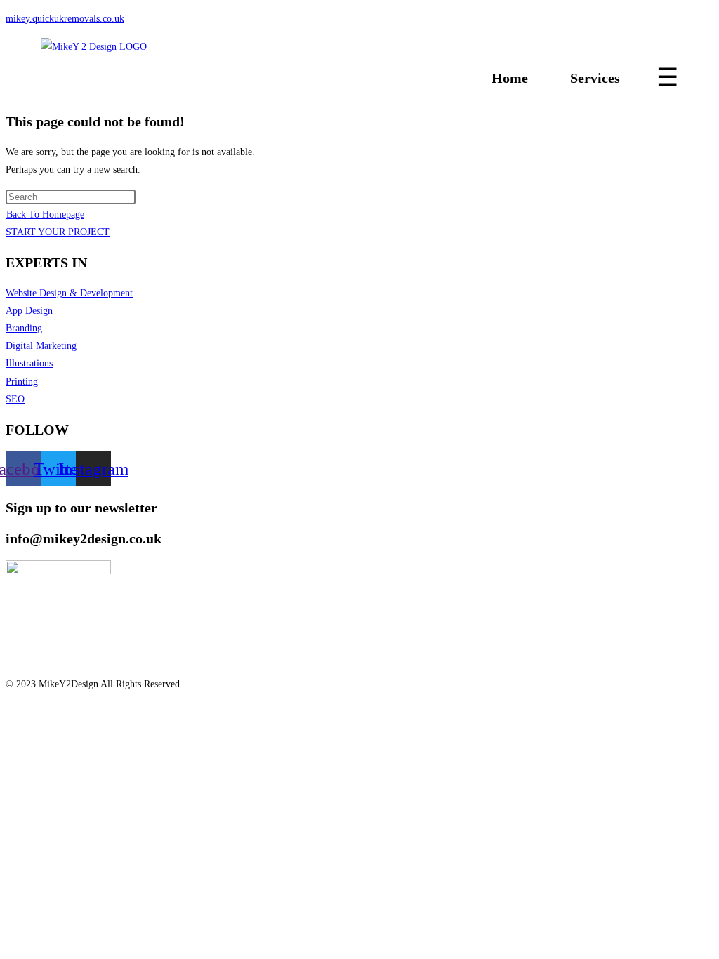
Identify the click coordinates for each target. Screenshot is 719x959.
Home (510, 78)
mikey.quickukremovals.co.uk (65, 18)
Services (595, 78)
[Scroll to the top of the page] (9, 711)
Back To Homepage (45, 214)
